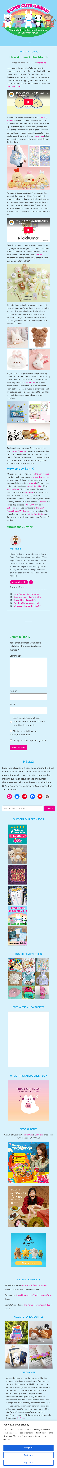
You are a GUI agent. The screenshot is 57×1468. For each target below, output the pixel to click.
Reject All (28, 1462)
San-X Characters (20, 451)
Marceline (41, 62)
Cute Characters (28, 51)
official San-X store (36, 514)
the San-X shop (42, 473)
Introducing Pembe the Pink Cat (27, 606)
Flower (39, 254)
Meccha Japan (13, 489)
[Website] (31, 582)
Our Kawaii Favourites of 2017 (38, 1304)
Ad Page (20, 1418)
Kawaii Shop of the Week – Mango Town (34, 1295)
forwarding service (41, 477)
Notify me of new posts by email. (30, 740)
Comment (15, 655)
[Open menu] (30, 42)
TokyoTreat (28, 1134)
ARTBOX (30, 504)
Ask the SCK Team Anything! (26, 603)
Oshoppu (11, 507)
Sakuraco (39, 1134)
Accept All (28, 1447)
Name (13, 690)
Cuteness (42, 501)
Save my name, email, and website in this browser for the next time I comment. (29, 721)
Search (49, 808)
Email (13, 704)
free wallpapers (14, 86)
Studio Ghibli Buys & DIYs (25, 600)
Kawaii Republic (34, 486)
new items (30, 382)
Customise (28, 1455)
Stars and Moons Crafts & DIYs (27, 597)
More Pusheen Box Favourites (27, 594)
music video (39, 136)
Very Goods (28, 492)
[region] (28, 1444)
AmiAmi (32, 483)
